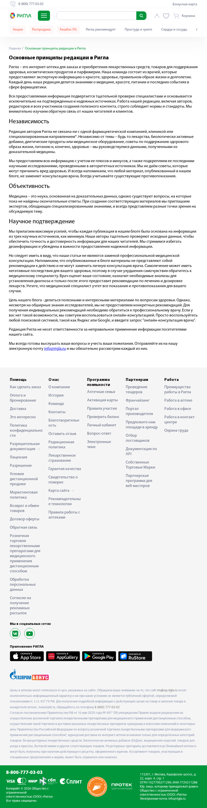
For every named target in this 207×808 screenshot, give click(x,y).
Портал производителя (139, 411)
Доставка (18, 409)
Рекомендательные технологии (64, 501)
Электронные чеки (99, 444)
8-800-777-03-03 (24, 772)
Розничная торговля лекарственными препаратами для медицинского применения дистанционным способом (25, 553)
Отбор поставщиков (137, 438)
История (56, 396)
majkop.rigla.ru (167, 690)
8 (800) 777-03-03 (107, 707)
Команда (56, 404)
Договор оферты (24, 519)
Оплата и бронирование (23, 398)
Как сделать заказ (25, 387)
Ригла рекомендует (101, 30)
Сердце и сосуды (174, 30)
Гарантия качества (64, 469)
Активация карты (102, 400)
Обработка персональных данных (23, 585)
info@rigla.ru (177, 798)
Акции (18, 30)
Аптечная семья (101, 392)
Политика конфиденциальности (26, 431)
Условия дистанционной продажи (24, 479)
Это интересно (23, 417)
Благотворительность (63, 423)
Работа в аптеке (178, 401)
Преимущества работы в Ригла (177, 389)
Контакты (57, 412)
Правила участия (102, 409)
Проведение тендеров (136, 389)
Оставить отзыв (62, 434)
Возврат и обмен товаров (24, 508)
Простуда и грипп (138, 30)
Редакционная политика (61, 444)
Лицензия (18, 457)
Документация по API (141, 451)
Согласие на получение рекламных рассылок (20, 605)
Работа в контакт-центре (179, 419)
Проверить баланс (103, 417)
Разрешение (21, 466)
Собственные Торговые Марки (140, 465)
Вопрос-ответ (99, 434)
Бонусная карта (185, 4)
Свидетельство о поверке (63, 479)
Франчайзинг (137, 401)
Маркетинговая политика (24, 495)
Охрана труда (176, 431)
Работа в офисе (177, 409)
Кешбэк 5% (68, 30)
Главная (15, 49)
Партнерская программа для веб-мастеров (139, 481)
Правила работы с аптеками (64, 515)
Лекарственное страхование (62, 458)
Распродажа (41, 30)
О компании (59, 387)
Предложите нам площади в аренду (142, 424)
